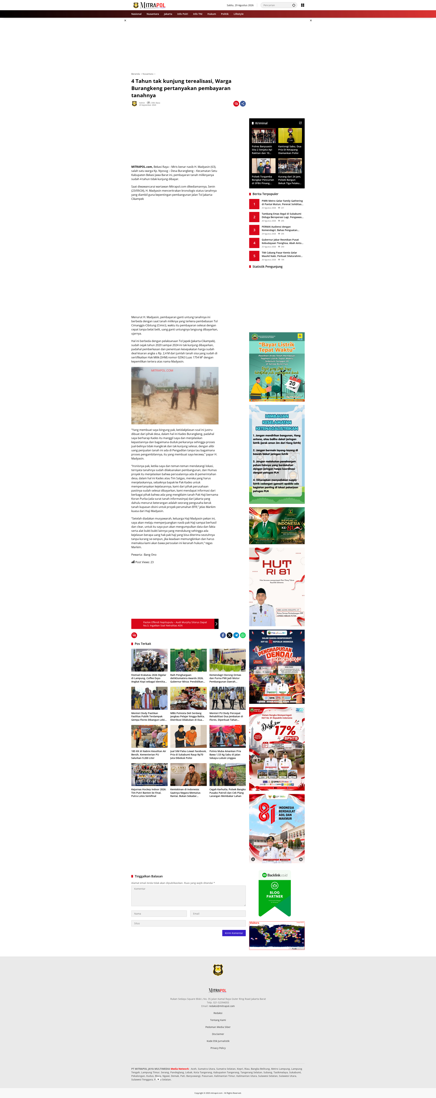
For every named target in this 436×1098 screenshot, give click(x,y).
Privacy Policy (218, 1048)
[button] (293, 5)
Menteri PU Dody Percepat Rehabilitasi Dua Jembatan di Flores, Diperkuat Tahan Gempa (226, 716)
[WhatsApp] (243, 635)
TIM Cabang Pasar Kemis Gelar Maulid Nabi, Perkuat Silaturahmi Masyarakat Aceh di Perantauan (281, 254)
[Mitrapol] (149, 4)
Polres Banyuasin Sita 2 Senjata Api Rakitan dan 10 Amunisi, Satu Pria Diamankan (262, 150)
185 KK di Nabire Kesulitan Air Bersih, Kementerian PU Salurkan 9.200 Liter (148, 754)
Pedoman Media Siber (218, 1027)
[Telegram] (236, 635)
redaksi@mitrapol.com (222, 1006)
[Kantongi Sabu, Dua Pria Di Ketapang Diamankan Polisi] (290, 135)
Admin (142, 103)
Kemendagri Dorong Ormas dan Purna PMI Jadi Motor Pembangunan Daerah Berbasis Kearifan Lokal (225, 678)
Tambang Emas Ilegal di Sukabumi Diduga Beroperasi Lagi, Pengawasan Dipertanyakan (283, 215)
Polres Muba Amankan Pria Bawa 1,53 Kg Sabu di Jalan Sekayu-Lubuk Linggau (225, 754)
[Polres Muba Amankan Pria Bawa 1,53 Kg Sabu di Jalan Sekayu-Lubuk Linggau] (227, 736)
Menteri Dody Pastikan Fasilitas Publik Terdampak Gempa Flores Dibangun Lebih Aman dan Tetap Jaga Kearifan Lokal (148, 716)
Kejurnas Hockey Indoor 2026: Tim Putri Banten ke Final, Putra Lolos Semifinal (148, 793)
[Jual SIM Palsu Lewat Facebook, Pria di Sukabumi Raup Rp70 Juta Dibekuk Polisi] (188, 736)
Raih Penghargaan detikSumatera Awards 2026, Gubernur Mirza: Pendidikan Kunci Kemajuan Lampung (187, 678)
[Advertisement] (114, 69)
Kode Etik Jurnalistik (218, 1041)
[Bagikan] (243, 104)
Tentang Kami (218, 1020)
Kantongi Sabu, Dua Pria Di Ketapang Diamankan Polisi (289, 150)
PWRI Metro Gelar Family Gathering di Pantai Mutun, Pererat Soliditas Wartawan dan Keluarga (282, 202)
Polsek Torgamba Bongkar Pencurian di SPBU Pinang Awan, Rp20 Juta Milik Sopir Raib (263, 180)
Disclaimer (218, 1034)
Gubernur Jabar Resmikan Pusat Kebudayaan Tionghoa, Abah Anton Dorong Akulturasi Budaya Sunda (282, 241)
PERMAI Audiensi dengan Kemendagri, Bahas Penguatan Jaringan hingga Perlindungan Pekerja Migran (279, 228)
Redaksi (218, 1013)
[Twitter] (229, 635)
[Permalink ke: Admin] (135, 104)
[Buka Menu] (303, 5)
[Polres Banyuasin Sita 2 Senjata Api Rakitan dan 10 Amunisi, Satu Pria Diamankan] (264, 135)
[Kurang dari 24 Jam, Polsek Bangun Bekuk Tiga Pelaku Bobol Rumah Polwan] (290, 165)
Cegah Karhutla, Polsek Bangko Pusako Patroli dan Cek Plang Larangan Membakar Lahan (227, 793)
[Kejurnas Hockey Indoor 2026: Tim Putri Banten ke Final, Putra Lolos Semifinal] (149, 774)
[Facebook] (223, 635)
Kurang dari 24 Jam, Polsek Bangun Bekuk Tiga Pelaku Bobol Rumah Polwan (289, 180)
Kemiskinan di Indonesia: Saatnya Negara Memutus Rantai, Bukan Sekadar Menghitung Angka (185, 793)
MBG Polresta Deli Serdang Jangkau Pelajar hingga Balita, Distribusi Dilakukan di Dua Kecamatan (187, 716)
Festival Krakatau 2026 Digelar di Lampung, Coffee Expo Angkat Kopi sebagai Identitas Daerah (148, 678)
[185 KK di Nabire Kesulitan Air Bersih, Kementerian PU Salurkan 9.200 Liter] (149, 736)
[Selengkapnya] (300, 122)
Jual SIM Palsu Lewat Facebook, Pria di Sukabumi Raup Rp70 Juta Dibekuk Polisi (188, 754)
